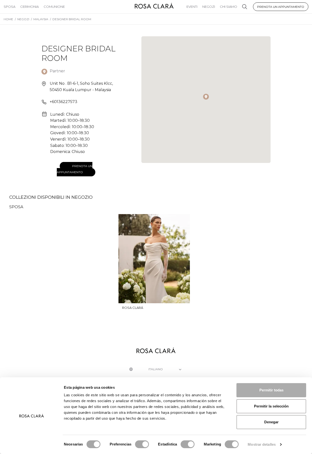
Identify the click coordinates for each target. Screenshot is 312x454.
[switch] (142, 444)
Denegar (271, 422)
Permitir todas (271, 390)
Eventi (191, 7)
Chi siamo (228, 7)
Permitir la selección (271, 406)
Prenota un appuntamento (280, 7)
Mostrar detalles (262, 444)
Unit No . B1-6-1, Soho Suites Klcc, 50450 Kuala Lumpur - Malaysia (81, 86)
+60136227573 (63, 101)
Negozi (208, 7)
